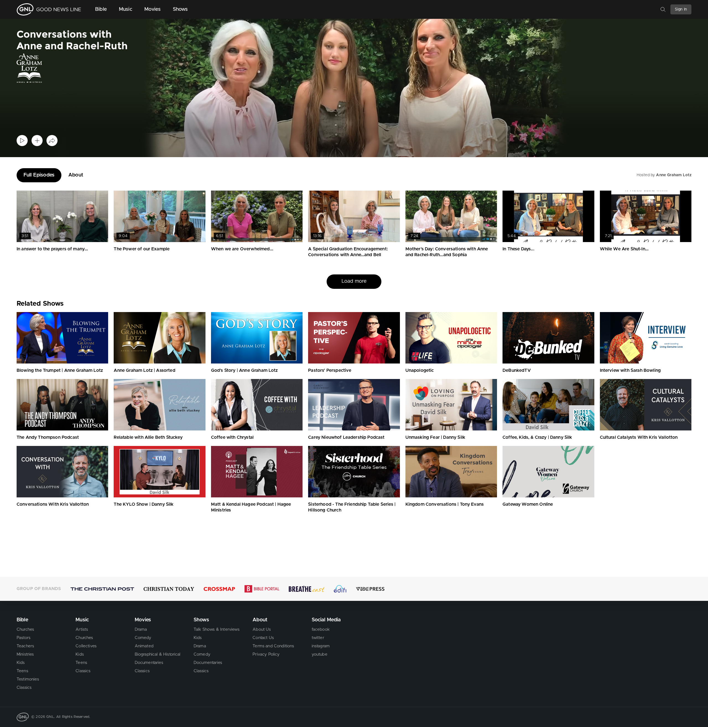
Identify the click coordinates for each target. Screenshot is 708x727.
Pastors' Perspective (329, 370)
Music (125, 9)
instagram (321, 646)
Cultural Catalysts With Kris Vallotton (639, 437)
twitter (318, 638)
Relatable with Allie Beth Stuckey (148, 437)
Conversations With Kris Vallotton (53, 504)
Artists (82, 629)
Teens (22, 671)
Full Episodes (39, 175)
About (75, 175)
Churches (25, 629)
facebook (321, 629)
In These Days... (518, 249)
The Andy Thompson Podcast (48, 437)
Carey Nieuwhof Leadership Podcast (346, 437)
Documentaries (149, 663)
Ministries (25, 654)
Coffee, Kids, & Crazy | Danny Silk (537, 437)
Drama (141, 629)
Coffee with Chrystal (232, 437)
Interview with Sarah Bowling (630, 370)
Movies (152, 9)
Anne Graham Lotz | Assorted (144, 370)
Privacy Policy (266, 654)
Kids (21, 663)
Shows (180, 9)
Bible (101, 9)
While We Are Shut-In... (624, 249)
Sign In (681, 9)
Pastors (23, 638)
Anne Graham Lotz (673, 175)
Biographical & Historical (158, 654)
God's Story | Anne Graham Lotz (244, 370)
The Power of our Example (142, 249)
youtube (319, 654)
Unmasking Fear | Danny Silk (435, 437)
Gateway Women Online (528, 504)
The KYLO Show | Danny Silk (143, 504)
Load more (354, 281)
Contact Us (263, 638)
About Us (262, 629)
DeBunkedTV (517, 370)
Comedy (143, 638)
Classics (24, 688)
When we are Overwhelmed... (242, 249)
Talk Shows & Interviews (217, 629)
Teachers (25, 646)
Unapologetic (419, 370)
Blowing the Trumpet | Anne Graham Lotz (60, 370)
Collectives (86, 646)
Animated (144, 646)
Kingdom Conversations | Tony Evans (444, 504)
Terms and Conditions (273, 646)
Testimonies (28, 679)
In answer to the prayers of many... (52, 249)
